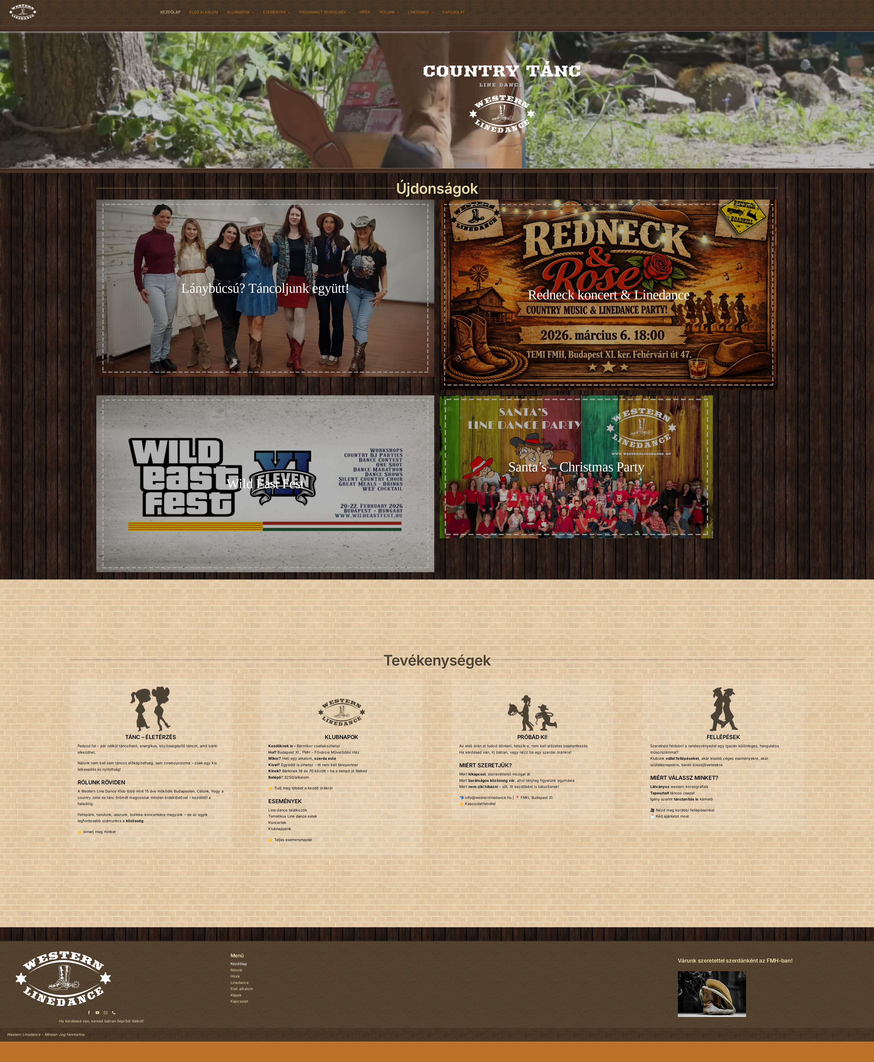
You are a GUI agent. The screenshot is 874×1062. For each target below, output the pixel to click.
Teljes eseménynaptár (293, 839)
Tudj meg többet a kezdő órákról (303, 788)
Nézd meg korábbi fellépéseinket (685, 810)
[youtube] (97, 1012)
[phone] (114, 1012)
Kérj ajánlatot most (672, 816)
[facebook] (89, 1012)
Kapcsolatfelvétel (480, 803)
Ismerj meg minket (99, 831)
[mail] (105, 1012)
